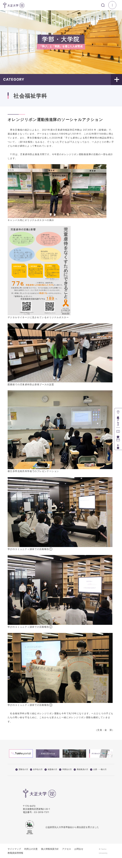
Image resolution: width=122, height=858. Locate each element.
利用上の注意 (31, 849)
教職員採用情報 (15, 852)
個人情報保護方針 (50, 849)
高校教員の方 (82, 769)
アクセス (66, 849)
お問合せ (78, 849)
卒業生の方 (67, 769)
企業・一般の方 (100, 769)
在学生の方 (38, 769)
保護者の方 (52, 769)
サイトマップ (14, 849)
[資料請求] (118, 431)
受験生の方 (23, 769)
